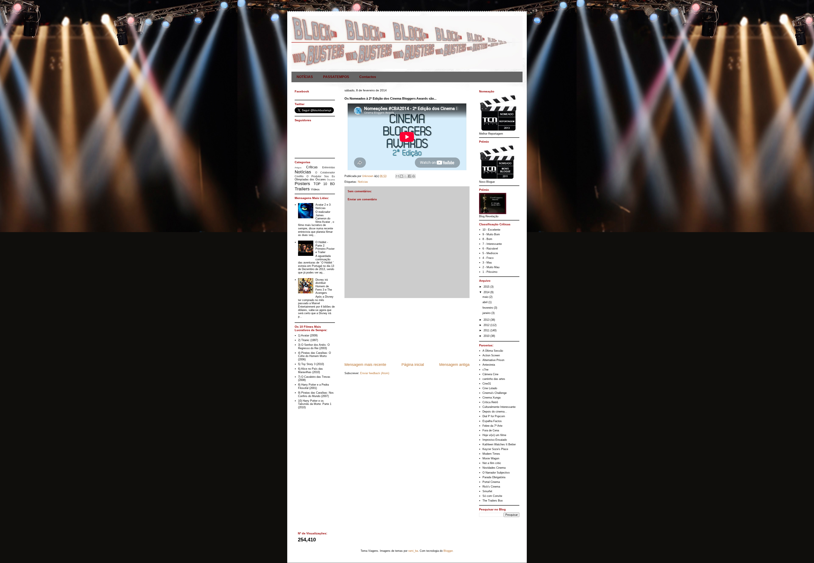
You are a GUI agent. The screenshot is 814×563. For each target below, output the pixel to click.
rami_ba (413, 550)
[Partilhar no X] (405, 176)
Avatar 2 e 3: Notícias (323, 206)
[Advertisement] (407, 330)
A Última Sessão (492, 350)
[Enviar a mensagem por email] (397, 176)
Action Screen (491, 355)
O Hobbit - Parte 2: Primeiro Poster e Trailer (325, 247)
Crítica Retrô (490, 402)
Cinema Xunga (491, 397)
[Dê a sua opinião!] (401, 176)
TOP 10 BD (324, 184)
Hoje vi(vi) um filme (494, 435)
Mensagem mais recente (365, 364)
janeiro (486, 313)
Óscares (331, 179)
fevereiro (488, 307)
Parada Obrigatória (493, 477)
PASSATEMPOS (336, 77)
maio (485, 296)
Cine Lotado (489, 388)
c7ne (485, 369)
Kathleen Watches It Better (499, 444)
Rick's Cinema (491, 486)
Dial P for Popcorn (493, 416)
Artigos (298, 167)
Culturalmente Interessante (499, 406)
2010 (487, 335)
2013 (487, 319)
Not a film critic (491, 463)
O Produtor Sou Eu (321, 176)
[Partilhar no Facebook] (409, 176)
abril (485, 302)
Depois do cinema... (494, 411)
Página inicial (412, 364)
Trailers (302, 188)
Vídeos (315, 189)
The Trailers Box (492, 500)
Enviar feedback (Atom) (374, 373)
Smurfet (487, 491)
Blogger (448, 550)
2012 (487, 325)
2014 (487, 292)
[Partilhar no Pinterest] (413, 176)
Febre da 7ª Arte (492, 425)
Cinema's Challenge (494, 392)
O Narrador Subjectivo (496, 472)
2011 (487, 330)
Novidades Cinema (494, 467)
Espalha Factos (492, 421)
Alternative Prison (493, 360)
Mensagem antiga (454, 364)
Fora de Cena (490, 430)
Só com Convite (492, 496)
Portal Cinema (491, 482)
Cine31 (486, 383)
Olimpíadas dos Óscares (310, 179)
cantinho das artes (493, 378)
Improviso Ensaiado (494, 439)
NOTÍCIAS (305, 77)
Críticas (312, 167)
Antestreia (488, 364)
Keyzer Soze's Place (495, 449)
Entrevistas (328, 167)
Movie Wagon (490, 458)
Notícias (363, 181)
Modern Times (491, 453)
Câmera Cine (490, 374)
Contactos (367, 77)
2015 (487, 286)
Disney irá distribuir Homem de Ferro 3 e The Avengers (323, 286)
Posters (302, 183)
